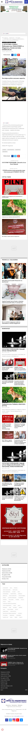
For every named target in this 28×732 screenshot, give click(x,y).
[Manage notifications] (2, 729)
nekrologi (5, 595)
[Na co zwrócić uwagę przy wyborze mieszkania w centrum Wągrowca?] (14, 312)
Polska (4, 601)
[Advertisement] (14, 23)
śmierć (16, 617)
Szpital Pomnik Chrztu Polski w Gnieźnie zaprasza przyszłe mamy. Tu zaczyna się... (12, 302)
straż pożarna (10, 609)
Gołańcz (14, 591)
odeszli (4, 597)
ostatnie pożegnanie (12, 597)
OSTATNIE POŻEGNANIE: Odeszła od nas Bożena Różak (8, 498)
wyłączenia (5, 615)
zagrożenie (18, 615)
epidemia (15, 587)
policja (22, 599)
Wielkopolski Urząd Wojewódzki (9, 613)
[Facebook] (6, 719)
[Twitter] (10, 719)
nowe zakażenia (22, 595)
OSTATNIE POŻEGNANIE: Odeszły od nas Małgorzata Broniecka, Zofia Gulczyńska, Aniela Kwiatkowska (13, 464)
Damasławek (5, 587)
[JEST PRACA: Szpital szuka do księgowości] (8, 435)
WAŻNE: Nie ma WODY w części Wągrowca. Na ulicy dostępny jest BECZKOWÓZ (20, 498)
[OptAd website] (21, 100)
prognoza (5, 607)
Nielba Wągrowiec (13, 595)
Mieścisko (20, 593)
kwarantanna (13, 593)
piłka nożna (11, 599)
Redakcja (4, 51)
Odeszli (2, 684)
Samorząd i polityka (5, 686)
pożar (14, 605)
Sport (2, 690)
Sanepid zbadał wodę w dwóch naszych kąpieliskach (7, 368)
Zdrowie (2, 688)
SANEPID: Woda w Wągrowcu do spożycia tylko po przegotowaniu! (12, 197)
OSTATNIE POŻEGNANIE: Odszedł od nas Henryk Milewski (8, 382)
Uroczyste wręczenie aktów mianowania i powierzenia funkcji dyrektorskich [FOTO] (19, 382)
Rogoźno (15, 607)
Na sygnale (9, 42)
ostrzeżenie (20, 597)
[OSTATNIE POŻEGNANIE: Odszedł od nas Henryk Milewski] (8, 376)
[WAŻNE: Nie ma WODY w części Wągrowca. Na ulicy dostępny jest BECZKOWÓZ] (20, 491)
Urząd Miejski (5, 611)
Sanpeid (20, 607)
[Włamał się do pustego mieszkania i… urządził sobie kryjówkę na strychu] (20, 419)
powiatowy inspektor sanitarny (9, 603)
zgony (11, 617)
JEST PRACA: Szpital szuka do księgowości (10, 236)
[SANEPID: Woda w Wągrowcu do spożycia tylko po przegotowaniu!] (20, 362)
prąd (10, 607)
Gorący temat (4, 42)
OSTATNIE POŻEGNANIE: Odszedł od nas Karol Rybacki (14, 163)
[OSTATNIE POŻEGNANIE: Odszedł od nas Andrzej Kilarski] (14, 340)
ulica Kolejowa (11, 149)
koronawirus (5, 593)
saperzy (4, 149)
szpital (16, 609)
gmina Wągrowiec (6, 591)
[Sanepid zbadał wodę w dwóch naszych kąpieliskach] (8, 362)
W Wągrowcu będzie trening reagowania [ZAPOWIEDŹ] (19, 484)
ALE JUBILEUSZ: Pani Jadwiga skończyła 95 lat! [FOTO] (7, 484)
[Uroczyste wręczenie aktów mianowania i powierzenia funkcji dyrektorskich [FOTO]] (20, 376)
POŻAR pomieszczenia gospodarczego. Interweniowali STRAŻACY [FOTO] (14, 171)
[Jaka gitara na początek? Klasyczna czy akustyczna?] (14, 271)
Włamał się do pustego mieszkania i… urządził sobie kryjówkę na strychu (19, 425)
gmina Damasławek (7, 589)
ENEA (11, 587)
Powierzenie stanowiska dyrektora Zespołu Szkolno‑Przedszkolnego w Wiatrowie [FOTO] (20, 442)
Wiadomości (14, 42)
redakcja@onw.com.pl (19, 716)
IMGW (19, 591)
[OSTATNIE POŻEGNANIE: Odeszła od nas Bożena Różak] (8, 491)
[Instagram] (14, 719)
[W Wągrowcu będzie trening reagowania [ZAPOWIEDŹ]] (20, 478)
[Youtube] (17, 719)
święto (20, 617)
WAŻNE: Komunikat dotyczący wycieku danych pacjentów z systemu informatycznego (6, 426)
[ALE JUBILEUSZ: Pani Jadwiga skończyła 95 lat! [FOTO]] (8, 478)
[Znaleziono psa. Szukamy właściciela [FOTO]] (14, 395)
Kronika (3, 578)
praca (19, 605)
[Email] (21, 719)
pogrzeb (17, 599)
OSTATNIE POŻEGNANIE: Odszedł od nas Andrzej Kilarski (13, 350)
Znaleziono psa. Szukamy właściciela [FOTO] (11, 217)
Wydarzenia (4, 571)
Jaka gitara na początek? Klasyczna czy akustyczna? (12, 281)
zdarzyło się (5, 617)
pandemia (5, 599)
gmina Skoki (15, 589)
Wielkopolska (13, 611)
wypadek (20, 613)
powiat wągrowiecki (7, 605)
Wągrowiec (17, 149)
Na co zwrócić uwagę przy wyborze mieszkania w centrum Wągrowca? (11, 322)
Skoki (4, 609)
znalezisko (5, 151)
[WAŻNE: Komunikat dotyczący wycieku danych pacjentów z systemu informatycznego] (8, 419)
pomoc (9, 601)
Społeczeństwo (5, 572)
